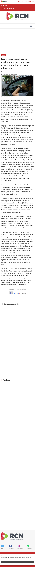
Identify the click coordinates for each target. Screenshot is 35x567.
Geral (3, 55)
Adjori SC (20, 1)
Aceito (17, 562)
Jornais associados (29, 1)
